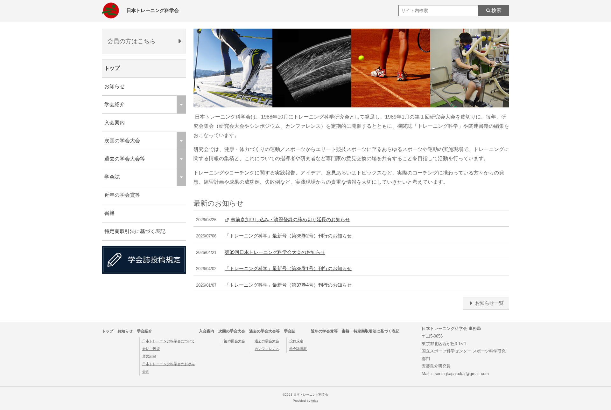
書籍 (109, 213)
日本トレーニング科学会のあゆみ (168, 364)
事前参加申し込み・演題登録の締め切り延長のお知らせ (290, 219)
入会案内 (114, 122)
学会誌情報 (298, 349)
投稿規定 (296, 341)
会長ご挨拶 (151, 349)
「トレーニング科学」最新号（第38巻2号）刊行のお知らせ (288, 235)
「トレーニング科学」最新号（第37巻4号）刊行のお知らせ (288, 285)
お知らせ (114, 86)
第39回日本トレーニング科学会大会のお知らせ (275, 252)
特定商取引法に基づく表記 (134, 231)
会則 (145, 371)
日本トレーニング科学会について (168, 341)
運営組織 (149, 356)
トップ (112, 68)
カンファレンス (267, 349)
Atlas (314, 400)
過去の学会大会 (267, 341)
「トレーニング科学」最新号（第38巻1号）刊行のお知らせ (288, 268)
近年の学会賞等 (122, 195)
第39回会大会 (234, 341)
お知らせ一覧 (489, 303)
